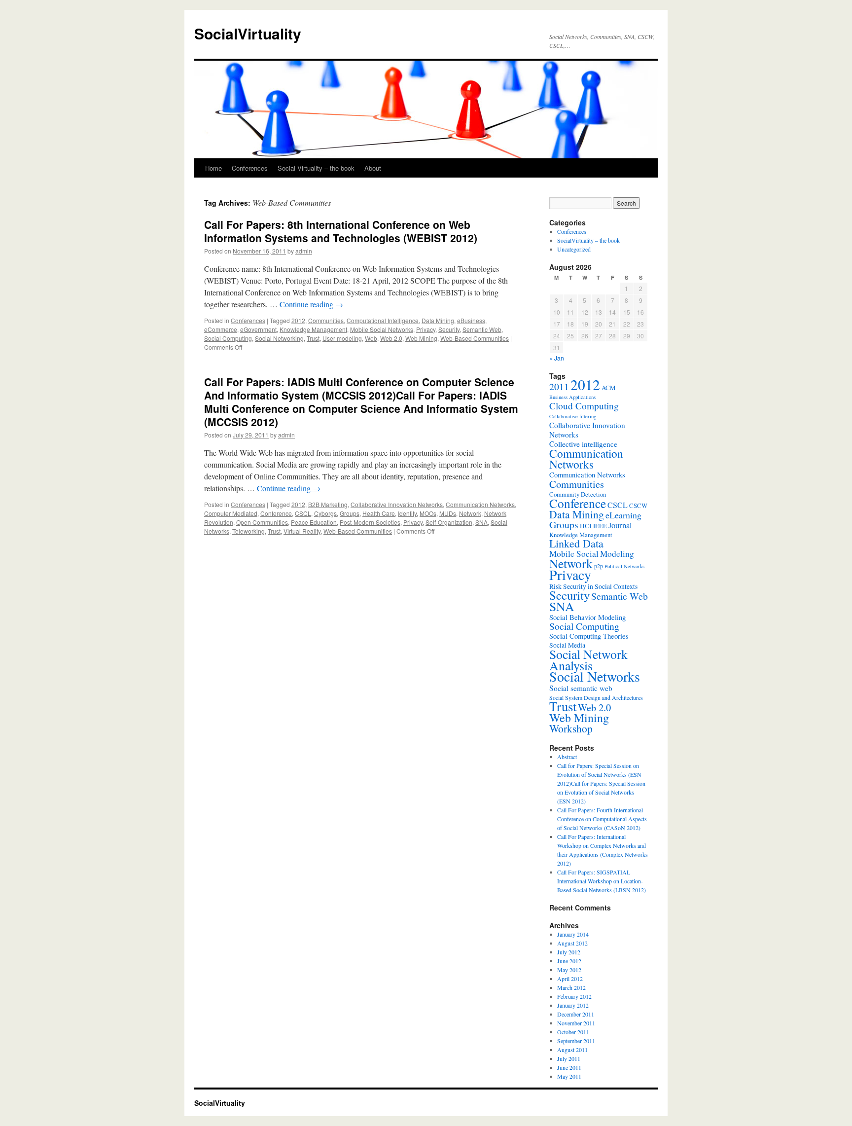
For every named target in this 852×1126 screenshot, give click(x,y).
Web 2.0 (391, 338)
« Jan (556, 358)
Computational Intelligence (383, 320)
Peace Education (314, 522)
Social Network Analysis (588, 660)
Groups (349, 513)
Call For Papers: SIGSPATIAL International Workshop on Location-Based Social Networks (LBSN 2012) (601, 881)
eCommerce (220, 329)
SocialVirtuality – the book (588, 240)
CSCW (638, 505)
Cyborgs (325, 513)
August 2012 (572, 943)
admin (303, 251)
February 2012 (574, 996)
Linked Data (576, 543)
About (372, 168)
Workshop (571, 728)
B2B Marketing (328, 504)
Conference (276, 513)
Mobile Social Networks (381, 329)
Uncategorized (574, 249)
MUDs (447, 513)
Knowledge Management (313, 329)
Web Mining (421, 338)
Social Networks (594, 676)
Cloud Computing (584, 406)
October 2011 (573, 1032)
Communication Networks (480, 504)
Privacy (425, 329)
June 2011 (569, 1067)
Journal (620, 525)
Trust (313, 338)
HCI (586, 525)
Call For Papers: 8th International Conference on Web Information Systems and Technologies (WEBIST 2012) (340, 231)
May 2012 (569, 970)
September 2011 (576, 1041)
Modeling (617, 553)
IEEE (600, 525)
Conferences (250, 168)
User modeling (342, 338)
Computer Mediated (230, 513)
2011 (559, 386)
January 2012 (573, 1005)
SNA (481, 522)
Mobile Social (574, 553)
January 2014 (573, 934)
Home (213, 168)
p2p (598, 566)
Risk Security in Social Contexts (593, 586)
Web (371, 338)
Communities (326, 320)
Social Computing (228, 338)
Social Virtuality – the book (316, 168)
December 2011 (575, 1014)
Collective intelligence (583, 444)
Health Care (378, 513)
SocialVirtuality (247, 33)
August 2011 (572, 1049)
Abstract (567, 757)
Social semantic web (580, 688)
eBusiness (471, 320)
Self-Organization (449, 522)
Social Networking (279, 338)
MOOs (428, 513)
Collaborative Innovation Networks (397, 504)
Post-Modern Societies (370, 522)
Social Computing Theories (589, 636)
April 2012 (570, 978)
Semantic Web (481, 329)
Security (449, 329)
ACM (608, 387)
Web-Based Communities (474, 338)
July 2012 (568, 952)
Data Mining (438, 320)
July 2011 (568, 1058)
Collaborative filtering (572, 416)
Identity (407, 513)
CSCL (303, 513)
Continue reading (311, 304)
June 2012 (569, 961)
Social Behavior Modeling (587, 617)
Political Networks (624, 566)
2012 (298, 320)
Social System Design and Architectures (596, 697)
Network (470, 513)
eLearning (623, 515)
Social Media (567, 645)
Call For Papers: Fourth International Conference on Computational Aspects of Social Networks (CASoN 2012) (602, 819)
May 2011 (569, 1076)
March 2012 (571, 987)
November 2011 (576, 1023)
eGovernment (258, 329)
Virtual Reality (302, 531)
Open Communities (262, 522)
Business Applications (572, 397)
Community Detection (577, 494)
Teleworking (248, 531)
